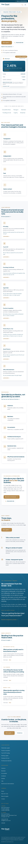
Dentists (3, 778)
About (2, 791)
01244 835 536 (19, 42)
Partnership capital (5, 748)
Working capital (4, 755)
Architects (3, 776)
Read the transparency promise (9, 619)
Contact (3, 798)
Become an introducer (10, 497)
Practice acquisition (5, 750)
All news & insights (5, 640)
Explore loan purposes (6, 46)
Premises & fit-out (5, 758)
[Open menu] (25, 4)
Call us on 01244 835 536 (22, 1)
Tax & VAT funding (5, 753)
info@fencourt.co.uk (5, 820)
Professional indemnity (6, 760)
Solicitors (3, 768)
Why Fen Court (4, 793)
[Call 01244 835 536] (22, 4)
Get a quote (6, 42)
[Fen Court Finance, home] (5, 5)
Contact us (19, 733)
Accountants (4, 773)
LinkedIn (3, 823)
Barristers (3, 770)
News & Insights (4, 796)
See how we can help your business (10, 399)
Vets (2, 781)
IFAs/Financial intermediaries (7, 783)
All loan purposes (5, 216)
